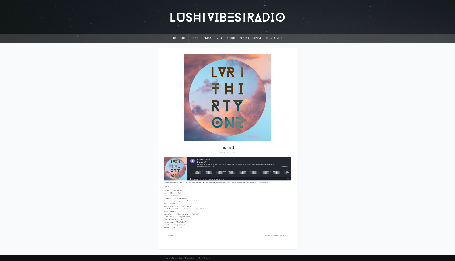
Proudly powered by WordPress (172, 258)
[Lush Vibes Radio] (227, 17)
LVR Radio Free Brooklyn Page (250, 38)
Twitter (219, 38)
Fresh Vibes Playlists (274, 38)
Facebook (194, 38)
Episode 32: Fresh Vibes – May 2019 (275, 235)
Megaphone (231, 38)
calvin (233, 152)
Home (175, 38)
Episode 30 (171, 235)
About (183, 38)
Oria (192, 258)
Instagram (207, 38)
